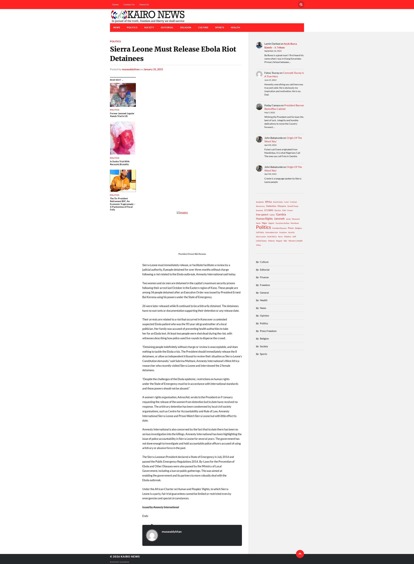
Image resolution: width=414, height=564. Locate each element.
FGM (284, 210)
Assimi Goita (278, 202)
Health (235, 27)
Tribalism (287, 236)
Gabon (272, 215)
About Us (144, 4)
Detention (271, 206)
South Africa (272, 236)
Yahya (258, 245)
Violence (271, 241)
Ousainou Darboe (282, 223)
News (116, 27)
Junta (288, 219)
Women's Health (296, 241)
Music (258, 223)
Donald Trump (292, 206)
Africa (268, 201)
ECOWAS (268, 210)
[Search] (301, 4)
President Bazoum (279, 228)
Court (286, 202)
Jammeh (279, 218)
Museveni (296, 219)
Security (291, 232)
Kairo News (130, 556)
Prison (291, 228)
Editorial (167, 27)
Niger (264, 223)
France (290, 210)
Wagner (279, 241)
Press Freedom (268, 330)
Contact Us (129, 4)
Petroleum (295, 223)
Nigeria (271, 223)
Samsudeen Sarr (271, 232)
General (264, 292)
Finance (264, 277)
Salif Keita (260, 232)
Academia (260, 202)
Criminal (293, 202)
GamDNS (124, 562)
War (285, 241)
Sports (219, 27)
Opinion (264, 315)
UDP (294, 236)
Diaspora (282, 206)
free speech (262, 214)
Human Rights (264, 218)
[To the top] (300, 554)
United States (261, 241)
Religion (185, 27)
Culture (203, 27)
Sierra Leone (261, 236)
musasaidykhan (131, 69)
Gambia (281, 214)
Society (149, 27)
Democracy (260, 206)
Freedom (265, 284)
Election (278, 210)
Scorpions (283, 232)
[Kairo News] (207, 16)
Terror (280, 236)
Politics (132, 27)
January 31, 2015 (153, 69)
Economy (259, 210)
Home (115, 4)
